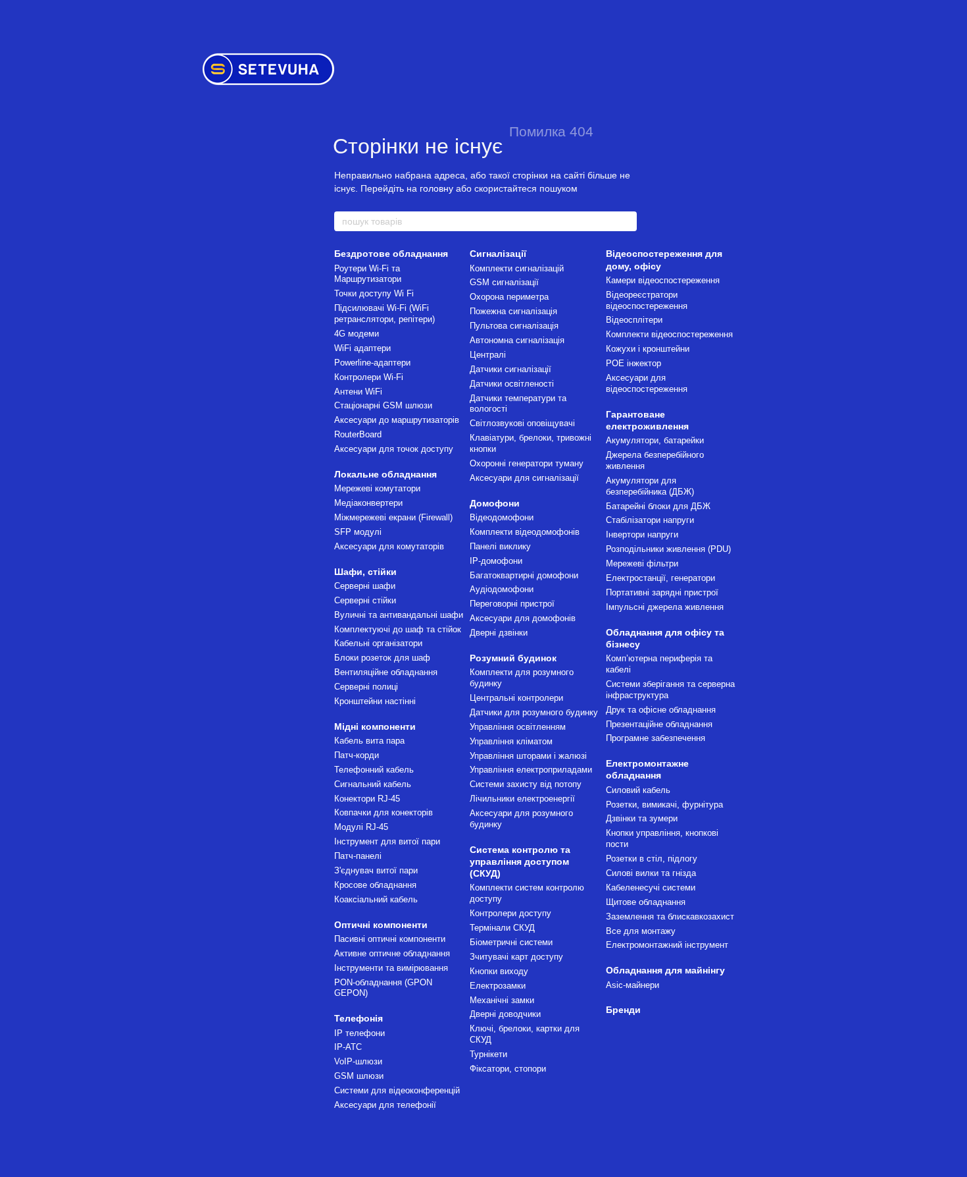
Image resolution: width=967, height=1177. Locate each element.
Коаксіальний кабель (376, 899)
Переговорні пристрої (512, 604)
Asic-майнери (632, 985)
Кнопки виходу (499, 971)
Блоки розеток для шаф (382, 658)
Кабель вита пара (369, 741)
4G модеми (356, 334)
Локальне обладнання (385, 474)
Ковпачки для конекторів (383, 812)
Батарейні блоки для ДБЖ (658, 506)
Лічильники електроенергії (522, 799)
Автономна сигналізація (517, 340)
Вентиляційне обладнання (385, 672)
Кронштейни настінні (375, 701)
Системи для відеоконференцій (397, 1090)
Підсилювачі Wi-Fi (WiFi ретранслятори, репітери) (384, 313)
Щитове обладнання (645, 902)
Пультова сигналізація (514, 326)
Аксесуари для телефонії (385, 1105)
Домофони (495, 503)
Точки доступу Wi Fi (374, 293)
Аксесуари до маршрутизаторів (396, 420)
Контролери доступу (510, 913)
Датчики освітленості (512, 384)
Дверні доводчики (505, 1014)
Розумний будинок (513, 658)
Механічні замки (502, 1000)
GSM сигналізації (504, 282)
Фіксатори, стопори (508, 1069)
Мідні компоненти (375, 726)
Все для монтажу (641, 931)
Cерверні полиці (366, 687)
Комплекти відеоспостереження (669, 334)
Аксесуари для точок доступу (393, 449)
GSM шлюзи (359, 1076)
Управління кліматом (511, 741)
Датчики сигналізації (510, 369)
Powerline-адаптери (372, 363)
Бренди (623, 1009)
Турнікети (488, 1054)
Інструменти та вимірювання (391, 968)
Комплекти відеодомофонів (525, 532)
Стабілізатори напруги (650, 520)
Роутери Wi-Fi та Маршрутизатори (367, 274)
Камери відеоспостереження (663, 280)
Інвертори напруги (642, 534)
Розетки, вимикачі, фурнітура (664, 804)
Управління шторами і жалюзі (528, 756)
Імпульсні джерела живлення (665, 607)
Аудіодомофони (501, 589)
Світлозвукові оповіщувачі (522, 423)
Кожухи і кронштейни (647, 349)
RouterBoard (358, 434)
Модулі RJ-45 (361, 827)
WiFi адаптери (362, 348)
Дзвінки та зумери (642, 818)
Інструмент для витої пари (387, 841)
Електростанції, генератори (660, 578)
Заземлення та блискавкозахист (670, 916)
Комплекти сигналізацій (517, 268)
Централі (488, 355)
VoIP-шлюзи (358, 1061)
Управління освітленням (518, 727)
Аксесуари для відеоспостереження (646, 383)
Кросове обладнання (375, 885)
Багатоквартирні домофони (524, 575)
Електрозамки (498, 986)
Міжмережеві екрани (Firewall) (393, 517)
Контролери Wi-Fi (368, 377)
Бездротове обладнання (391, 253)
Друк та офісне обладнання (661, 710)
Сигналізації (498, 253)
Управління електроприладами (531, 770)
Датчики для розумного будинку (534, 712)
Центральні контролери (516, 698)
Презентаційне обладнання (659, 724)
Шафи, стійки (365, 571)
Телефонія (358, 1018)
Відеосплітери (634, 320)
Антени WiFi (358, 392)
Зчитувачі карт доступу (516, 957)
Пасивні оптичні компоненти (389, 939)
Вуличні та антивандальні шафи (398, 615)
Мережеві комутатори (377, 488)
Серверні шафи (364, 586)
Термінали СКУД (502, 928)
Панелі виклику (500, 546)
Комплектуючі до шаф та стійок (397, 629)
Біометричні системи (511, 942)
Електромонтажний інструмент (667, 945)
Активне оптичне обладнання (392, 953)
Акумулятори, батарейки (655, 440)
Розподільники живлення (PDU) (668, 549)
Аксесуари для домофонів (523, 618)
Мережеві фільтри (642, 563)
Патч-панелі (358, 856)
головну (436, 188)
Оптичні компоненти (381, 924)
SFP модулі (358, 532)
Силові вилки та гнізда (651, 873)
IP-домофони (496, 561)
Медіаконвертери (368, 503)
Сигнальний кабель (372, 784)
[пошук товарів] (626, 221)
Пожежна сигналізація (513, 311)
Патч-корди (356, 755)
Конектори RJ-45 (367, 799)
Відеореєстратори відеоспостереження (646, 300)
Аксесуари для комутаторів (389, 546)
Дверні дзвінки (499, 633)
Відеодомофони (501, 517)
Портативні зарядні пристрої (662, 592)
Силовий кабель (638, 790)
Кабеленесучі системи (650, 887)
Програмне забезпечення (655, 738)
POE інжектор (633, 363)
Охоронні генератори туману (526, 463)
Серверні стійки (365, 600)
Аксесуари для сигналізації (524, 478)
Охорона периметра (509, 297)
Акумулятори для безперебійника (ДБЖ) (650, 486)
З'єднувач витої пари (376, 870)
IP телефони (359, 1033)
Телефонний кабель (374, 770)
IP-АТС (348, 1047)
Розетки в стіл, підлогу (651, 858)
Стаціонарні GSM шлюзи (383, 405)
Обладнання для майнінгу (665, 970)
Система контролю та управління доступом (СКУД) (520, 861)
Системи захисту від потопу (526, 784)
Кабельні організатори (378, 643)
